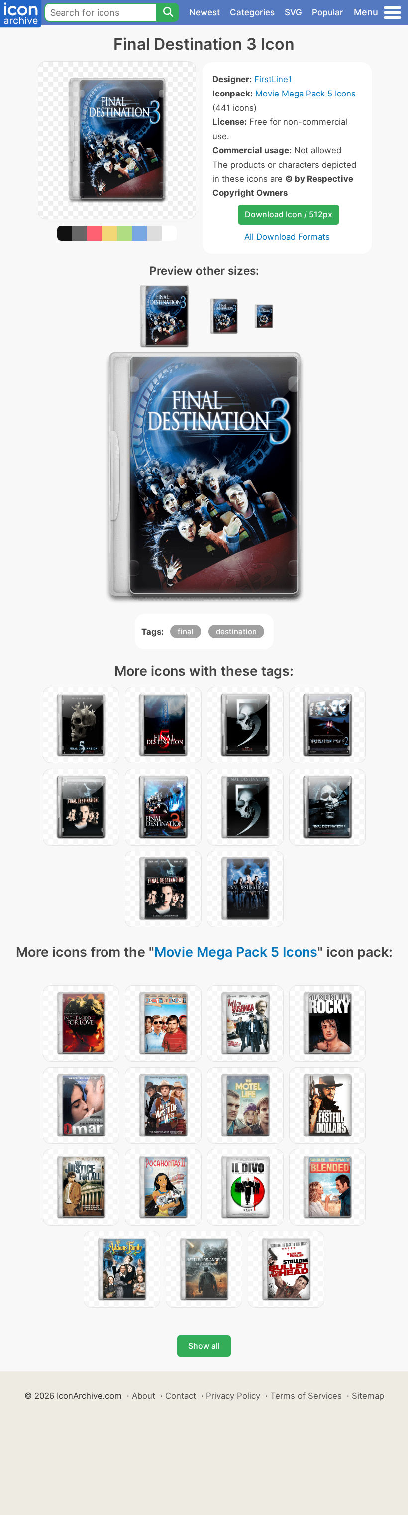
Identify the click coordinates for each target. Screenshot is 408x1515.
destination (236, 631)
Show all (204, 1346)
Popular (327, 12)
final (186, 631)
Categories (252, 12)
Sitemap (368, 1396)
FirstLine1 (273, 79)
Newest (204, 12)
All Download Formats (287, 237)
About (143, 1396)
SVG (293, 12)
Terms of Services (306, 1396)
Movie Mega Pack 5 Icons (305, 93)
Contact (180, 1396)
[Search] (167, 12)
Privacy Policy (233, 1396)
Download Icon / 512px (288, 214)
